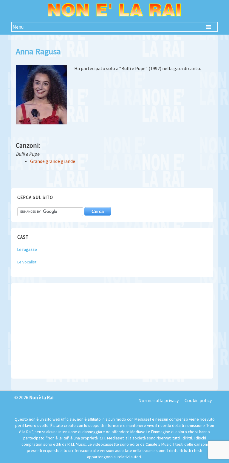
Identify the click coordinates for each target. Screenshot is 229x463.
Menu (18, 27)
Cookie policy (198, 400)
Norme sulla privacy (158, 400)
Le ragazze (27, 249)
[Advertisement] (112, 331)
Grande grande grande (52, 161)
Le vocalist (26, 262)
